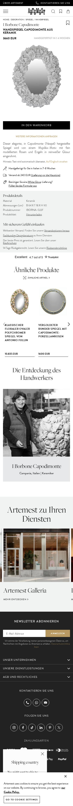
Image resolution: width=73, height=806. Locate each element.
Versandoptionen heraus (56, 230)
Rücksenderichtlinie (56, 248)
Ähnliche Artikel (38, 277)
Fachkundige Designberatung (18, 235)
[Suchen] (53, 11)
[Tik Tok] (32, 727)
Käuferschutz (9, 243)
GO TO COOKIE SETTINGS (22, 799)
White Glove (34, 182)
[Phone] (27, 702)
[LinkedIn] (41, 727)
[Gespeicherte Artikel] (60, 11)
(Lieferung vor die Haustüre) (45, 175)
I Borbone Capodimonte (21, 24)
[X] (59, 727)
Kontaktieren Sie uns (55, 3)
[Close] (65, 776)
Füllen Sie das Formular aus (23, 186)
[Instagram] (14, 727)
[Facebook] (23, 727)
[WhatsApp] (36, 702)
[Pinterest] (50, 727)
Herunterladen (34, 214)
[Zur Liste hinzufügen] (68, 23)
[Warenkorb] (68, 11)
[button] (69, 324)
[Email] (45, 702)
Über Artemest (13, 3)
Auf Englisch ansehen (57, 162)
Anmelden (58, 633)
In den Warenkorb (36, 125)
